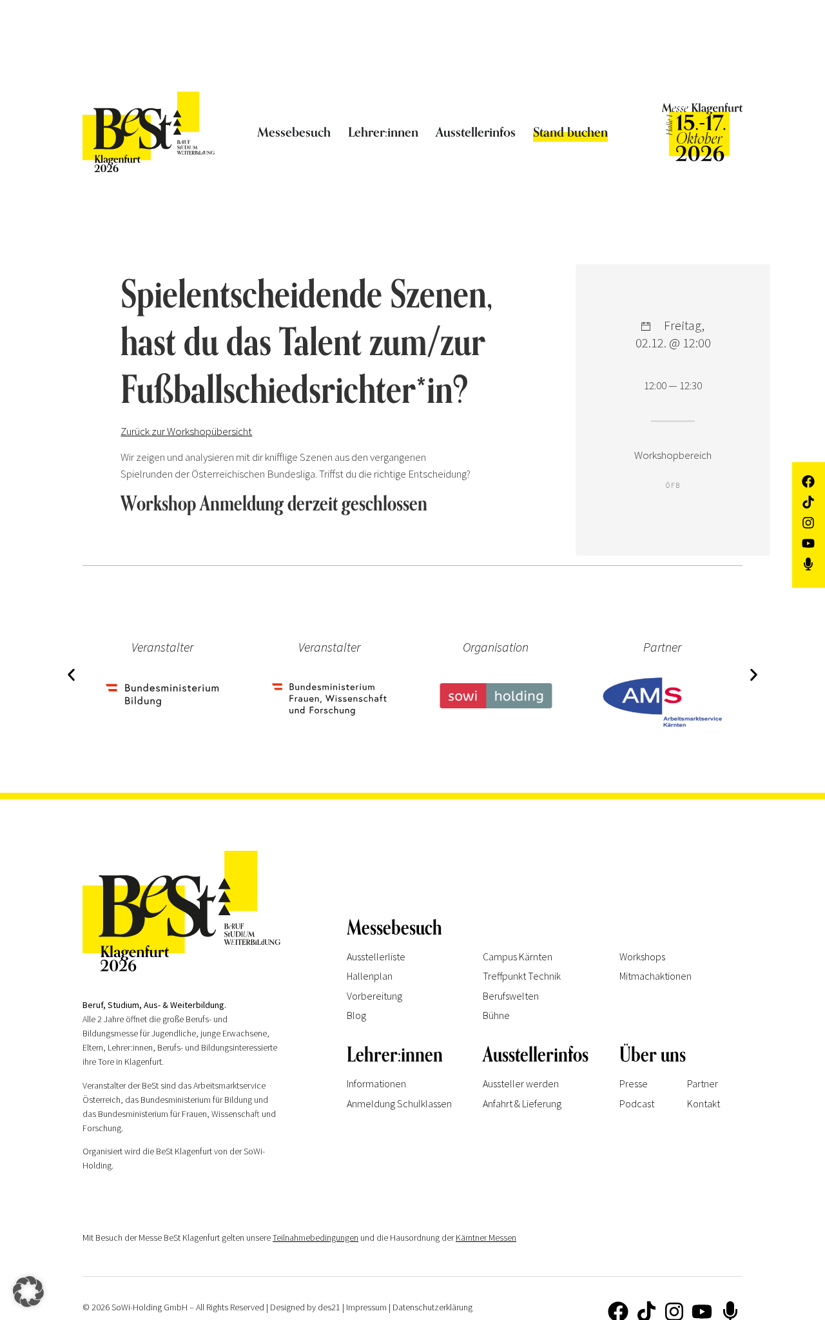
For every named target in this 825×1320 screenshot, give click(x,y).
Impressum (366, 1307)
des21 (329, 1307)
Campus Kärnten (517, 956)
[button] (71, 674)
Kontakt (703, 1103)
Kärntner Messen (486, 1237)
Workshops (642, 956)
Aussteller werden (521, 1083)
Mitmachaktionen (655, 975)
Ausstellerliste (376, 956)
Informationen (376, 1083)
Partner (702, 1083)
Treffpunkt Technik (522, 975)
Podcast (636, 1103)
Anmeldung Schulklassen (399, 1103)
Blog (356, 1015)
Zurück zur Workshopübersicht (186, 431)
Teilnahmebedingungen (315, 1237)
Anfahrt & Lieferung (522, 1103)
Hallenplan (370, 975)
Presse (633, 1083)
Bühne (496, 1015)
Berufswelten (511, 995)
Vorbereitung (374, 995)
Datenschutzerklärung (432, 1307)
